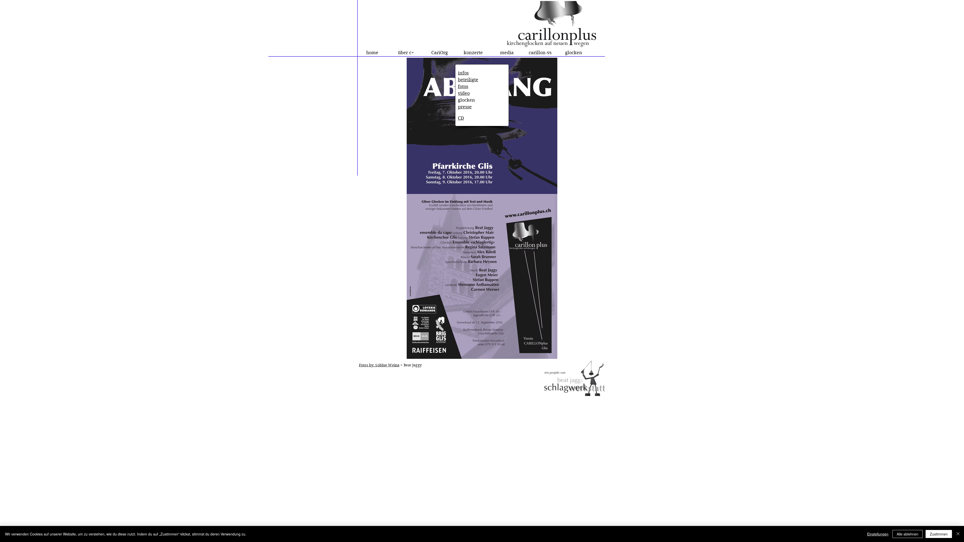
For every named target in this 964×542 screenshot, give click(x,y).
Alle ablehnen (907, 533)
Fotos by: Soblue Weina (379, 365)
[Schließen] (958, 534)
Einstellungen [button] (877, 533)
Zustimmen (939, 533)
